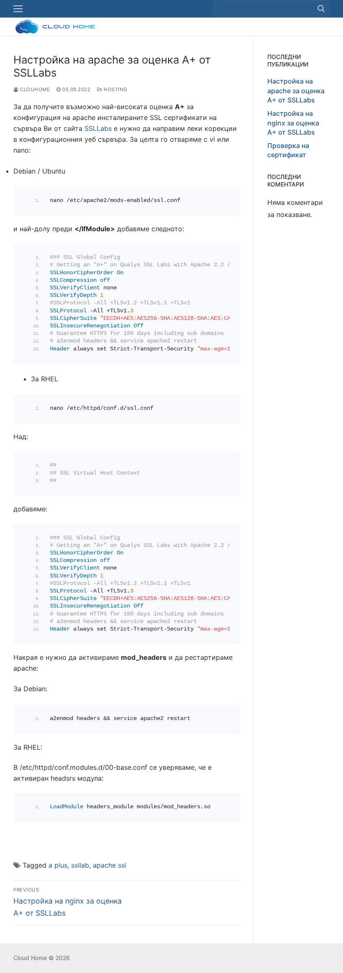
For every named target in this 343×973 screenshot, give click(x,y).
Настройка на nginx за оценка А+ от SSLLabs (293, 122)
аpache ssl (109, 865)
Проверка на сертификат (288, 150)
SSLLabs (98, 128)
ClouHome (34, 89)
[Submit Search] (321, 8)
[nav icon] (18, 9)
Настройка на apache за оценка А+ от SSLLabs (296, 90)
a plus (58, 865)
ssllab (80, 865)
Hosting (115, 89)
